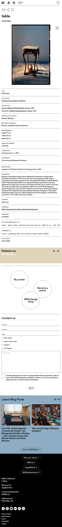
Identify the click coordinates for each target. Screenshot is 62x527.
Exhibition (8, 254)
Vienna (27, 108)
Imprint (4, 519)
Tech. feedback (8, 348)
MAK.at (30, 462)
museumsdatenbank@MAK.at (10, 492)
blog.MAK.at (30, 467)
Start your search (30, 457)
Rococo (4, 118)
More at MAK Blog (30, 449)
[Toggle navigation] (58, 2)
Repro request (8, 338)
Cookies (4, 524)
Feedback (6, 345)
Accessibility (5, 521)
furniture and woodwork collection (14, 101)
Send (31, 388)
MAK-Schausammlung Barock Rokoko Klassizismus (20, 209)
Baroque (11, 118)
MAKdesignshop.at (30, 472)
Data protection (6, 516)
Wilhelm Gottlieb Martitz (15, 108)
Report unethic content (10, 341)
